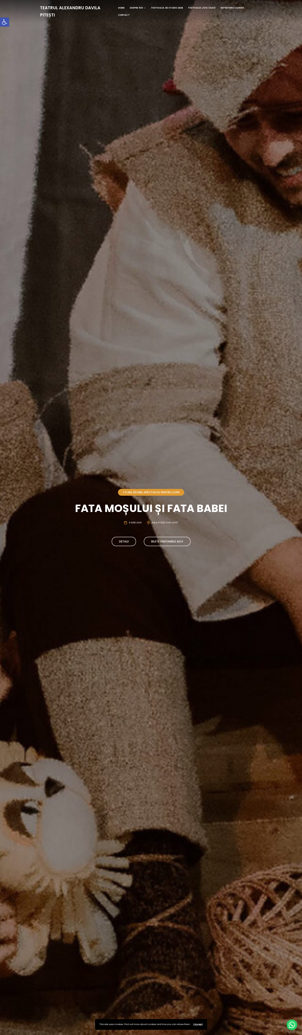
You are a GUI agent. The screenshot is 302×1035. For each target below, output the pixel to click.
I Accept (198, 1024)
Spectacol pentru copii (161, 492)
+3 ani (127, 492)
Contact (124, 14)
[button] (4, 22)
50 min (137, 492)
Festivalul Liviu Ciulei (201, 7)
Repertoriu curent (232, 7)
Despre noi (136, 7)
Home (121, 7)
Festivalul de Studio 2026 (167, 7)
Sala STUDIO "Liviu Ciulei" (165, 522)
